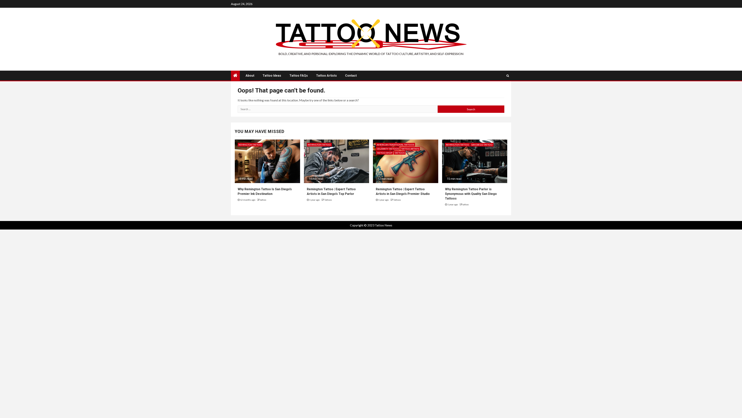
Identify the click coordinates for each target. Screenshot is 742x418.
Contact (351, 75)
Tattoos (328, 199)
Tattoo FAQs (298, 75)
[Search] (507, 75)
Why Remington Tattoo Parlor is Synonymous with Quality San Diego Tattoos (471, 193)
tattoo (263, 199)
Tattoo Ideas (272, 75)
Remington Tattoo (250, 144)
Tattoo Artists (326, 75)
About (250, 75)
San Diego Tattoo (482, 144)
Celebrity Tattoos (388, 148)
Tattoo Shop (384, 152)
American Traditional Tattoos (395, 144)
